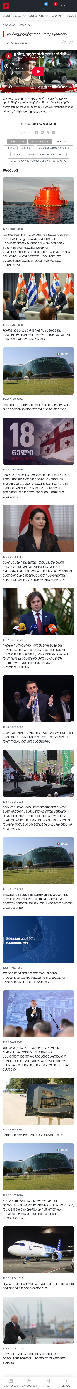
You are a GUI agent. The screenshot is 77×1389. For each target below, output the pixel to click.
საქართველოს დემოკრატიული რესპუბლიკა (38, 161)
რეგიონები (17, 142)
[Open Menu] (71, 6)
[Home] (6, 6)
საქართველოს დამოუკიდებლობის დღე (38, 155)
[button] (14, 16)
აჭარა (11, 148)
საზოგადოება (40, 142)
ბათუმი (26, 148)
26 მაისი (62, 142)
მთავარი (9, 25)
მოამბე (24, 25)
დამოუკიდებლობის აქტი (54, 148)
